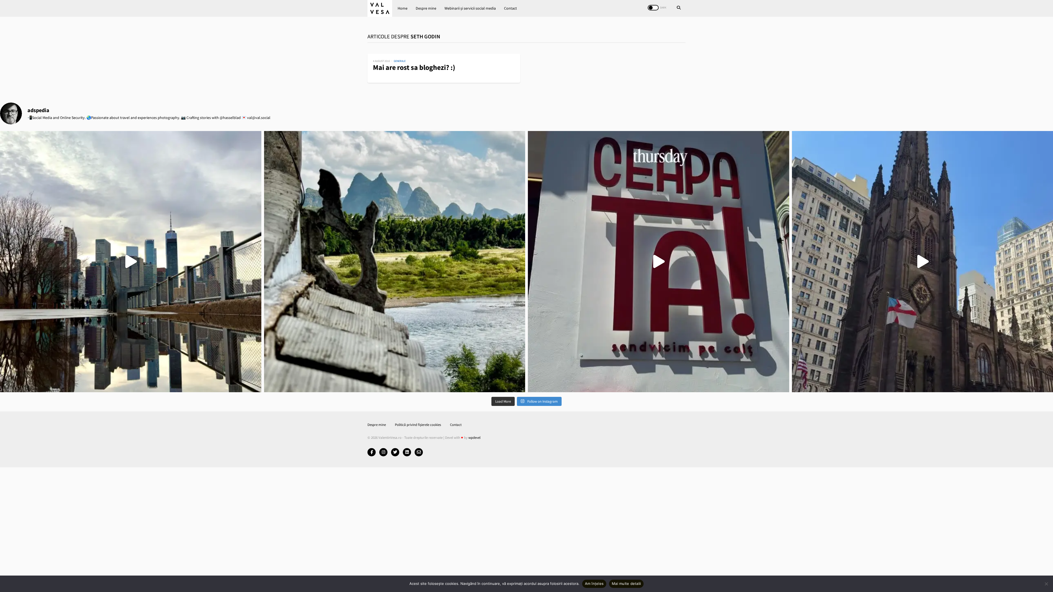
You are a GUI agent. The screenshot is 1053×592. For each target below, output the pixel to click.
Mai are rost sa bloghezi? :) (414, 67)
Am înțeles (594, 583)
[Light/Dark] (653, 7)
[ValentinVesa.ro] (379, 8)
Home (402, 8)
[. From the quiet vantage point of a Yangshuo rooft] (394, 261)
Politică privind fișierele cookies (418, 424)
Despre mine (426, 8)
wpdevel (474, 437)
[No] (1046, 584)
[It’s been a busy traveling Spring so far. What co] (130, 261)
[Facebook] (371, 452)
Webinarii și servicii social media (470, 8)
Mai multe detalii (626, 583)
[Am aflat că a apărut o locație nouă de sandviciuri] (658, 261)
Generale (400, 61)
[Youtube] (383, 452)
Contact (510, 8)
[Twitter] (395, 452)
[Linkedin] (407, 452)
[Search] (679, 8)
